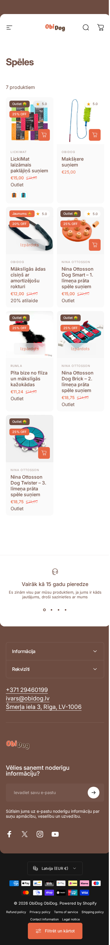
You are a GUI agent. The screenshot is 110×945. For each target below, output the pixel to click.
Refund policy (27, 909)
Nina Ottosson (76, 262)
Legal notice (82, 916)
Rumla (16, 365)
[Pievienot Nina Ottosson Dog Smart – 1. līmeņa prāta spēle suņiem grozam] (95, 245)
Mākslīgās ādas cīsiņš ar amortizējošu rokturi (28, 277)
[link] (44, 704)
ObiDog (68, 152)
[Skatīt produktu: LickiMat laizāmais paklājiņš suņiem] (44, 135)
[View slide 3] (58, 609)
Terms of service (77, 909)
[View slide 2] (51, 609)
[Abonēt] (89, 789)
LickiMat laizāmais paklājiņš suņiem (29, 164)
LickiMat (19, 152)
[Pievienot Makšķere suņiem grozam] (95, 135)
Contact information (55, 916)
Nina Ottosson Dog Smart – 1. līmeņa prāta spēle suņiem (78, 277)
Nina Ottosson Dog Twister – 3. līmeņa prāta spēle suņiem (28, 485)
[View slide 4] (65, 609)
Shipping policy (26, 916)
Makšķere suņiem (73, 162)
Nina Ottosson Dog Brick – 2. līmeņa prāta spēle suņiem (78, 381)
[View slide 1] (44, 609)
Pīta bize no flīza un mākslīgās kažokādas (29, 378)
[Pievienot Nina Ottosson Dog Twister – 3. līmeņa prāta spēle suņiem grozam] (44, 453)
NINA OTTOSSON (76, 365)
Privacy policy (50, 909)
